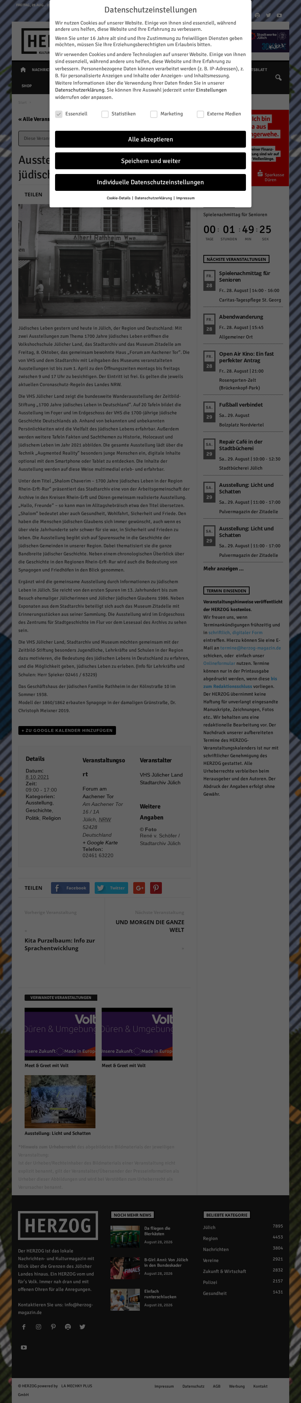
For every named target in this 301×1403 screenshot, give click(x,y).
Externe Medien (224, 114)
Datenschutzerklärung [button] (154, 198)
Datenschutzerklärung (79, 90)
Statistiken (124, 114)
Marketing (171, 114)
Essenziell (76, 114)
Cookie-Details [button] (119, 198)
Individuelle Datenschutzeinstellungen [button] (150, 182)
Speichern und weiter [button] (150, 161)
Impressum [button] (185, 198)
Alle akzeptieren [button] (150, 139)
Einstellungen (211, 90)
